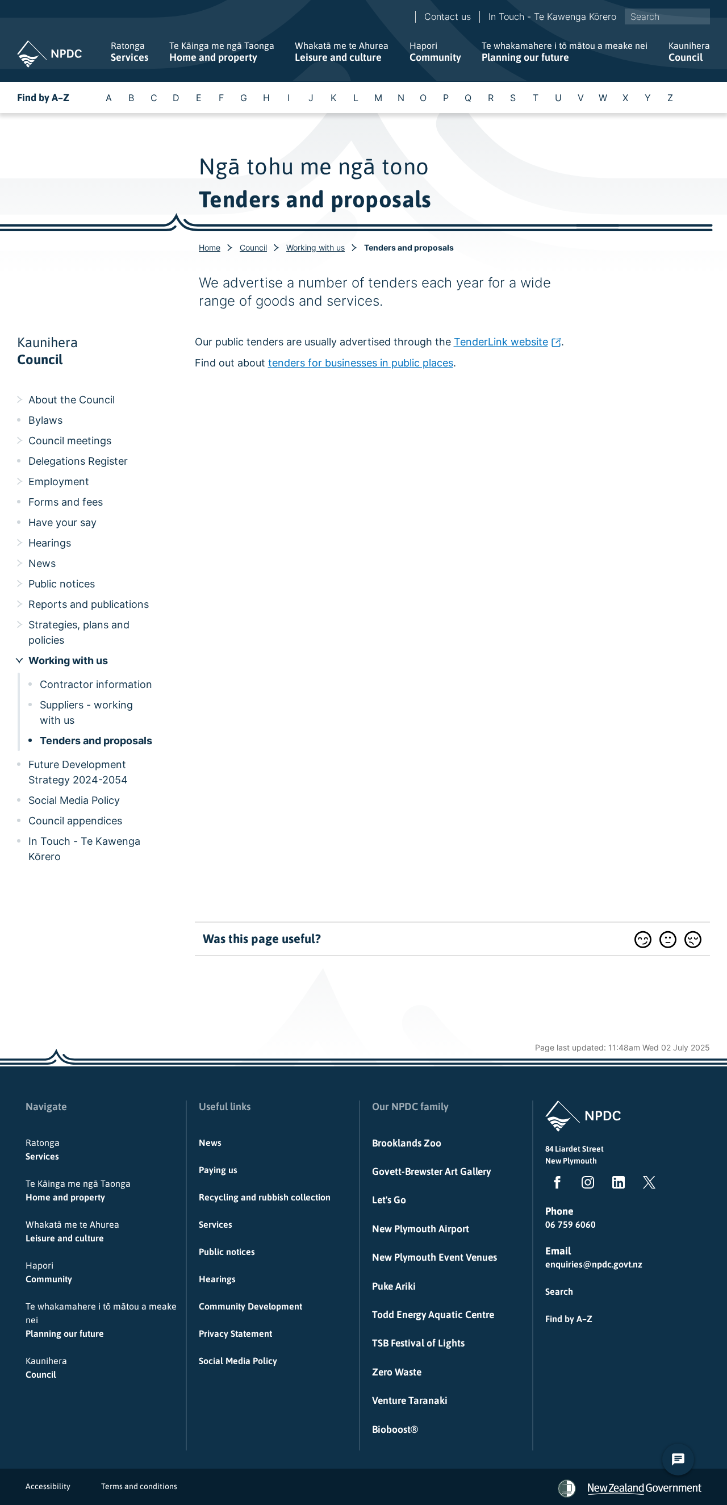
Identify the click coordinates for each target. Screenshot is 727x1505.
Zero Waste (396, 1372)
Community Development (250, 1306)
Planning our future (564, 51)
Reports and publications (88, 604)
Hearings (49, 543)
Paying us (218, 1170)
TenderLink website (501, 342)
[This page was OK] (668, 939)
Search (559, 1291)
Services (129, 51)
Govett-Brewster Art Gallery (431, 1171)
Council (689, 51)
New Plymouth (571, 1160)
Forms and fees (65, 502)
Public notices (61, 584)
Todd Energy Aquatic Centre (433, 1314)
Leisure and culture (341, 51)
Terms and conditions (139, 1486)
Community (435, 51)
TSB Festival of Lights (418, 1343)
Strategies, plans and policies (78, 632)
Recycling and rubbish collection (265, 1197)
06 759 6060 (570, 1224)
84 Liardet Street (574, 1148)
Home (209, 247)
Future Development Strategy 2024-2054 (78, 772)
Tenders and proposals (96, 741)
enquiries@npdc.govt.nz (593, 1264)
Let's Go (389, 1200)
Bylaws (45, 420)
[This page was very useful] (643, 939)
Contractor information (96, 684)
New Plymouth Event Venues (434, 1257)
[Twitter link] (647, 1184)
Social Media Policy (74, 800)
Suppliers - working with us (86, 712)
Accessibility (48, 1486)
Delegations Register (78, 461)
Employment (58, 481)
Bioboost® (395, 1429)
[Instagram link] (585, 1184)
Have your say (62, 522)
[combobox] (667, 16)
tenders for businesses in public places (360, 363)
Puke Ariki (394, 1286)
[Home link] (49, 54)
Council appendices (75, 821)
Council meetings (69, 441)
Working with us (315, 247)
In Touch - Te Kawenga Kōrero (552, 16)
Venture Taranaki (410, 1400)
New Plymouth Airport (420, 1229)
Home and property (221, 51)
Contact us (447, 16)
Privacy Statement (235, 1333)
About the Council (71, 400)
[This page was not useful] (693, 939)
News (42, 563)
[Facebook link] (555, 1184)
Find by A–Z (43, 97)
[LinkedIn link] (616, 1184)
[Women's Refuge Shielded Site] (566, 1488)
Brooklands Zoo (406, 1143)
